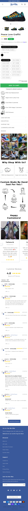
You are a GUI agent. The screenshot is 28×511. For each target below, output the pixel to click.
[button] (2, 4)
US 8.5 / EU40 (15, 66)
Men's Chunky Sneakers (8, 49)
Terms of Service (6, 472)
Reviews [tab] (4, 280)
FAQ (4, 466)
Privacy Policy (6, 469)
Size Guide (24, 81)
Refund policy (15, 506)
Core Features (5, 117)
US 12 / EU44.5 (6, 77)
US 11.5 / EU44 (15, 74)
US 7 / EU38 (16, 63)
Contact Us (5, 460)
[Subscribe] (23, 484)
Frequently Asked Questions (14, 89)
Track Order (5, 463)
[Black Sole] (2, 55)
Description (5, 121)
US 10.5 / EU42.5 (16, 72)
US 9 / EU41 (5, 69)
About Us (5, 441)
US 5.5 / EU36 (5, 60)
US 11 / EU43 (5, 74)
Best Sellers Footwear (8, 446)
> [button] (14, 421)
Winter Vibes (5, 449)
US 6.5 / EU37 (5, 63)
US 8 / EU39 (5, 66)
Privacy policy (22, 506)
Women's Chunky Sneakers (9, 47)
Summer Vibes (6, 452)
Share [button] (8, 291)
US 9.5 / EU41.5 (15, 69)
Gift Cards (5, 444)
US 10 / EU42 (5, 72)
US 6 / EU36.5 (16, 60)
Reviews (3, 131)
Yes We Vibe (8, 506)
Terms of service (15, 508)
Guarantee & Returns (7, 127)
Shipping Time (5, 124)
